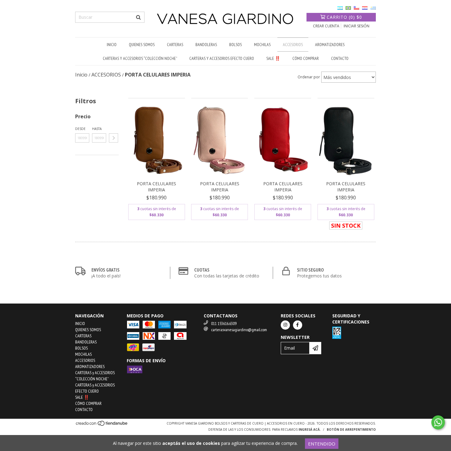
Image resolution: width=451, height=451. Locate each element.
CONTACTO (340, 58)
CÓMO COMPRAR (305, 58)
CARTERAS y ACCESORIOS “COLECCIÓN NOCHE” (140, 58)
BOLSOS (235, 44)
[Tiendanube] (102, 425)
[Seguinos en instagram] (285, 325)
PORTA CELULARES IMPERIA (156, 187)
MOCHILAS (262, 44)
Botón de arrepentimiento (351, 429)
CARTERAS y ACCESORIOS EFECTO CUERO (221, 58)
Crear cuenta (326, 26)
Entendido (321, 444)
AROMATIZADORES (330, 44)
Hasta (97, 129)
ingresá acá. (310, 429)
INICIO (112, 44)
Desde (80, 129)
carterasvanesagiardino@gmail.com (239, 329)
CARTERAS (175, 44)
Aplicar (113, 138)
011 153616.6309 (224, 323)
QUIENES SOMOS (142, 44)
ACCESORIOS (293, 44)
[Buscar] (138, 17)
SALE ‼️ (273, 58)
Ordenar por (309, 77)
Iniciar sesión (356, 26)
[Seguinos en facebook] (297, 325)
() (344, 17)
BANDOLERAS (206, 44)
